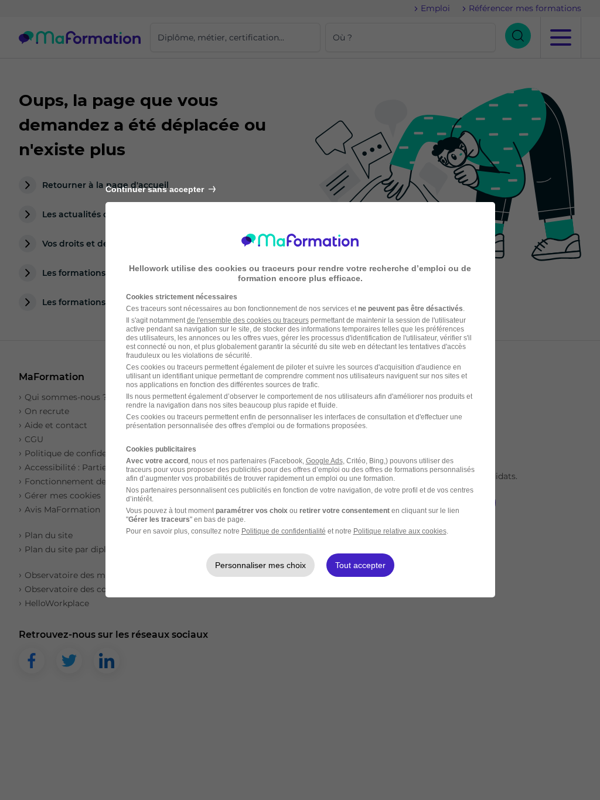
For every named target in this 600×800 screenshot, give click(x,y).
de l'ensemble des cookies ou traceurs (248, 320)
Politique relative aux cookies (399, 531)
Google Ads (324, 461)
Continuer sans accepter (154, 189)
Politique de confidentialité (283, 531)
